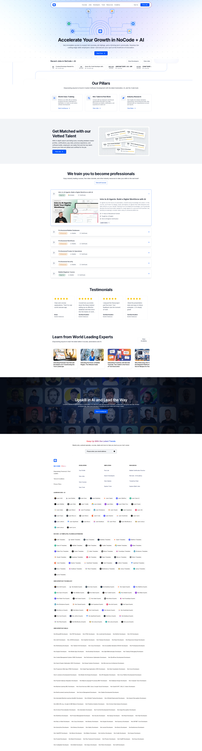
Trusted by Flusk (133, 481)
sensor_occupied (54, 98)
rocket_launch (123, 98)
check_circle (100, 213)
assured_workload (89, 98)
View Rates (130, 108)
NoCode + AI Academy (135, 475)
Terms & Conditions (59, 479)
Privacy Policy (57, 484)
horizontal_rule (149, 194)
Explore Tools (108, 486)
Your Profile (82, 470)
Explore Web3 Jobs (134, 486)
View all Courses (101, 182)
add (149, 232)
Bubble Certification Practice (137, 470)
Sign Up (136, 4)
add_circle (114, 451)
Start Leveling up (63, 108)
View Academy (144, 340)
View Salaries (107, 481)
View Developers (133, 61)
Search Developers (109, 475)
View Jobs (147, 61)
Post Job (106, 470)
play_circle (75, 211)
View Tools (82, 487)
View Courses (82, 482)
